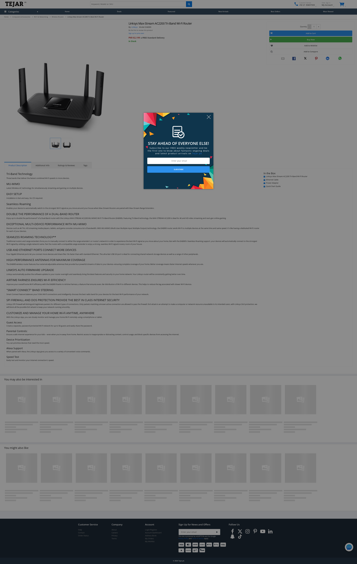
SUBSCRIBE (178, 169)
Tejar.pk (197, 153)
